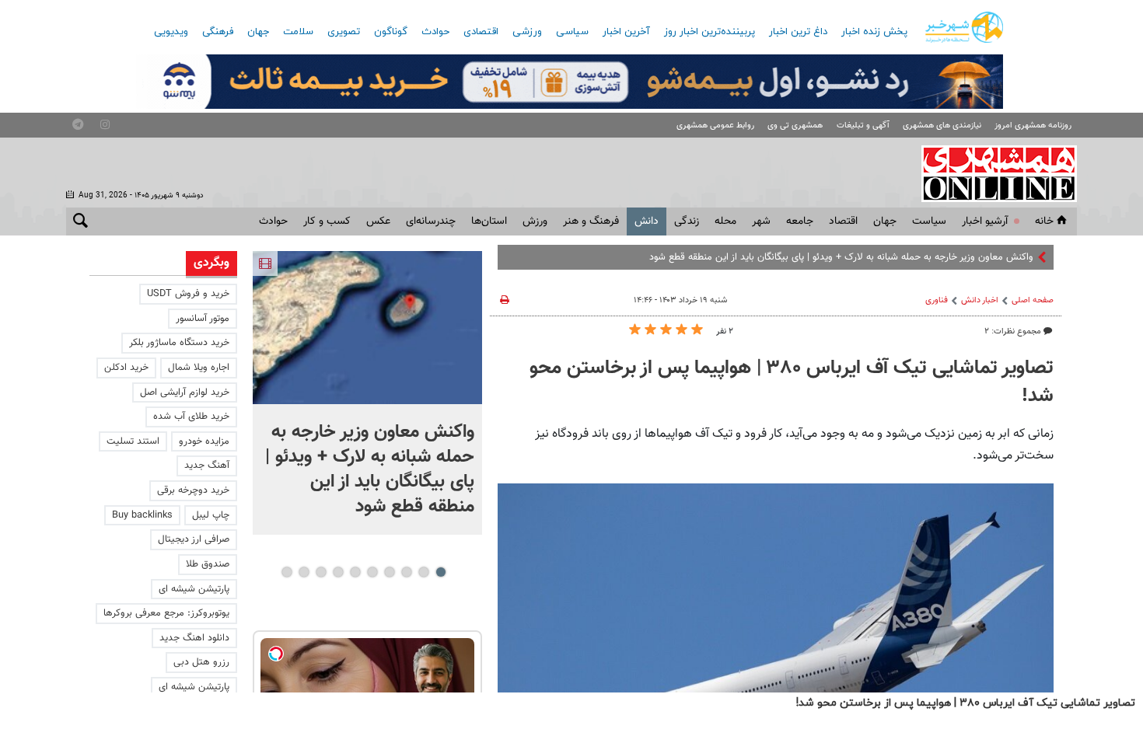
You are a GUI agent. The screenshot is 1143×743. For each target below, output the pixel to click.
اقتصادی (480, 32)
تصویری (343, 32)
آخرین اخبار (626, 32)
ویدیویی (171, 32)
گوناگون (390, 32)
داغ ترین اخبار (798, 32)
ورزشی (527, 32)
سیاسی (572, 32)
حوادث (435, 32)
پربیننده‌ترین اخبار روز (709, 32)
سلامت (298, 32)
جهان (258, 32)
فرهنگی (217, 32)
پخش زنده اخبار (874, 32)
